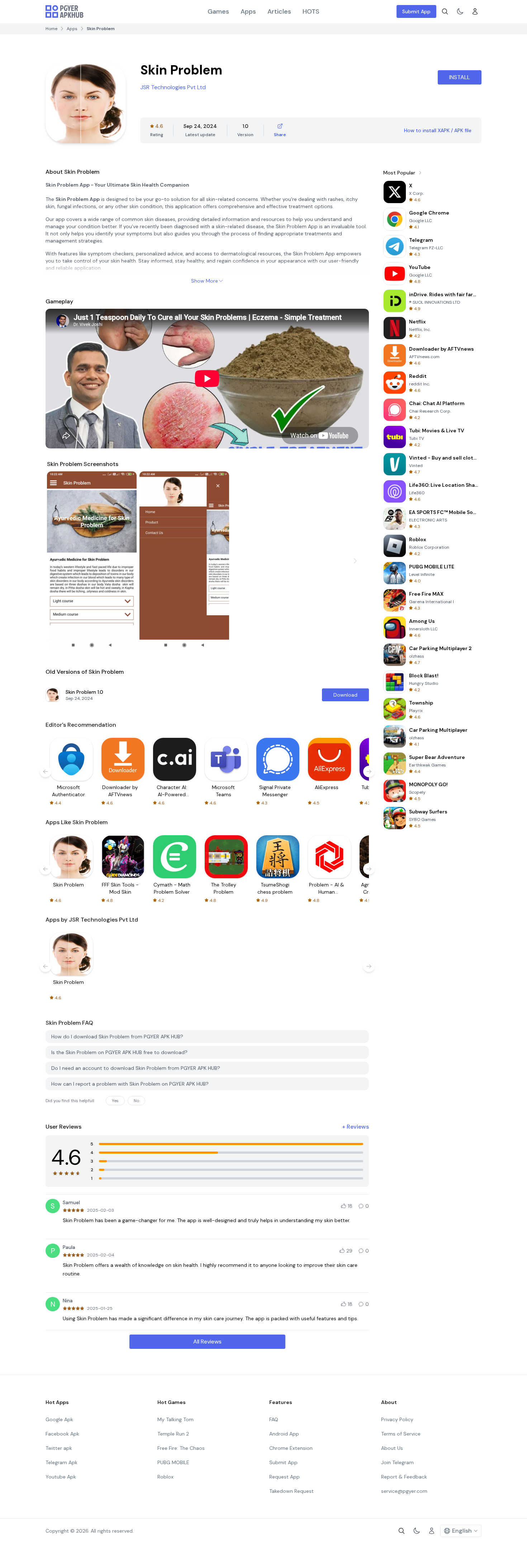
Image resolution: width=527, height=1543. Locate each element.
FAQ (273, 1419)
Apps (248, 11)
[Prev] (59, 560)
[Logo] (65, 11)
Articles (279, 11)
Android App (284, 1434)
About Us (392, 1448)
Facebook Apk (62, 1434)
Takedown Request (291, 1491)
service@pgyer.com (404, 1491)
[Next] (355, 560)
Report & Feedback (404, 1477)
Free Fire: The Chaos (181, 1448)
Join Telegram (397, 1462)
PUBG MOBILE (173, 1462)
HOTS (311, 11)
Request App (284, 1477)
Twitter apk (59, 1448)
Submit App (416, 11)
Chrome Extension (291, 1448)
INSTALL (459, 77)
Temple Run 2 (173, 1434)
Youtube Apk (61, 1477)
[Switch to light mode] (460, 11)
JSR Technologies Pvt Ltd (173, 87)
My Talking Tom (175, 1419)
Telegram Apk (61, 1462)
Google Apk (59, 1419)
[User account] (475, 11)
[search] (444, 11)
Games (218, 11)
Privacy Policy (397, 1419)
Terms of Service (401, 1434)
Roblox (165, 1477)
